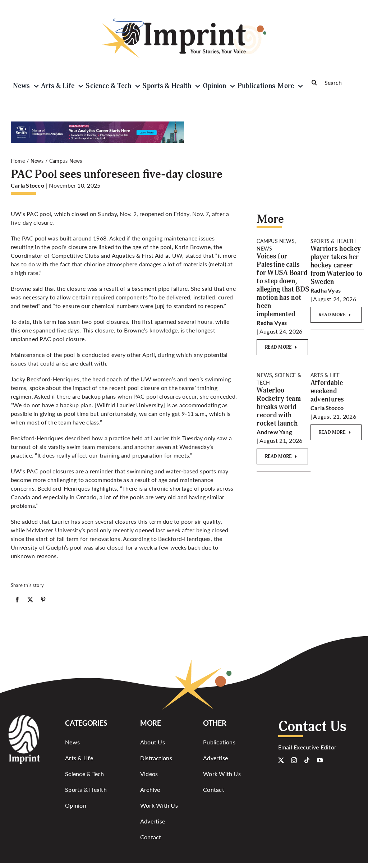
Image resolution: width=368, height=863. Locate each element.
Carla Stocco (27, 185)
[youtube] (320, 760)
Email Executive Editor (307, 747)
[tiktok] (307, 760)
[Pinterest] (43, 601)
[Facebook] (17, 601)
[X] (30, 601)
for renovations (100, 538)
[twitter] (281, 760)
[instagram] (294, 760)
